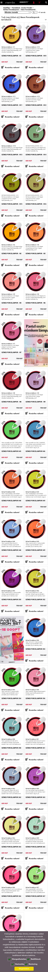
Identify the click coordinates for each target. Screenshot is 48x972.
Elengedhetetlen (19, 959)
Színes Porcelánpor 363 (35, 797)
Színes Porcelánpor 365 (35, 847)
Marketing (33, 964)
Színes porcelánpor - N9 (35, 402)
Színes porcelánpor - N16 (36, 204)
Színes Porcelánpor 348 (11, 550)
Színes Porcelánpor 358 (11, 748)
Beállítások (36, 959)
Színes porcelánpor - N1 (11, 56)
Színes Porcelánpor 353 (35, 649)
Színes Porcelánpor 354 (11, 698)
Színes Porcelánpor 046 (35, 451)
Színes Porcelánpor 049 (35, 501)
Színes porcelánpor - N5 (11, 303)
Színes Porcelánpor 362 (11, 797)
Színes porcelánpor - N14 (36, 155)
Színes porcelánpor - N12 (36, 105)
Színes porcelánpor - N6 (35, 303)
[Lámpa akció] (36, 343)
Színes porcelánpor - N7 (11, 352)
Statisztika (19, 964)
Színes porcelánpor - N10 (36, 56)
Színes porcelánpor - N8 (11, 402)
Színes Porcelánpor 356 (35, 698)
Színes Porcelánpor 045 (11, 451)
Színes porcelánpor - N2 (11, 253)
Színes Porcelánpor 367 (35, 896)
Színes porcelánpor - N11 (12, 105)
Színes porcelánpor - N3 (35, 253)
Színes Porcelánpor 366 (11, 896)
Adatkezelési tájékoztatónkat (29, 945)
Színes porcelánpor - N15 (12, 204)
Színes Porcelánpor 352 (35, 599)
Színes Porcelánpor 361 (35, 748)
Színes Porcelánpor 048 (11, 501)
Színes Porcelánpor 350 (11, 599)
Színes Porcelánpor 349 (35, 550)
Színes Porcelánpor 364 (11, 847)
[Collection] (12, 640)
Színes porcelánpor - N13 (12, 155)
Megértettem (24, 969)
